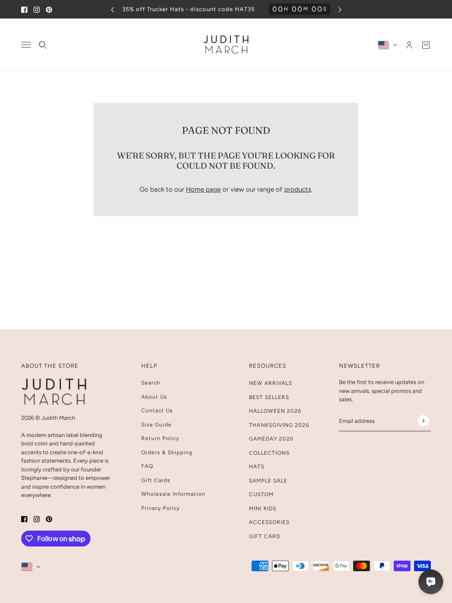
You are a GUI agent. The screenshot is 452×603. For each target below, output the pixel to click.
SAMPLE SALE (268, 481)
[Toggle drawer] (26, 45)
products (297, 189)
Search (150, 383)
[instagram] (36, 9)
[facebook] (24, 9)
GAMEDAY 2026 (271, 439)
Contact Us (157, 410)
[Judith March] (226, 45)
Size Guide (156, 425)
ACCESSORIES (269, 522)
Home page (203, 189)
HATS (256, 467)
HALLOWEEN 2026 (275, 411)
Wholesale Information (173, 494)
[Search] (43, 45)
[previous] (112, 9)
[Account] (409, 45)
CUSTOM (261, 494)
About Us (154, 397)
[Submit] (423, 421)
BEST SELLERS (269, 397)
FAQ (147, 466)
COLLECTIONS (269, 453)
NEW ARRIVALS (270, 383)
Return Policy (160, 438)
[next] (340, 9)
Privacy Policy (160, 508)
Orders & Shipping (166, 452)
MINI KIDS (262, 508)
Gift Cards (155, 480)
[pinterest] (49, 9)
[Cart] (426, 45)
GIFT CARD (264, 536)
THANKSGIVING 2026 (279, 425)
